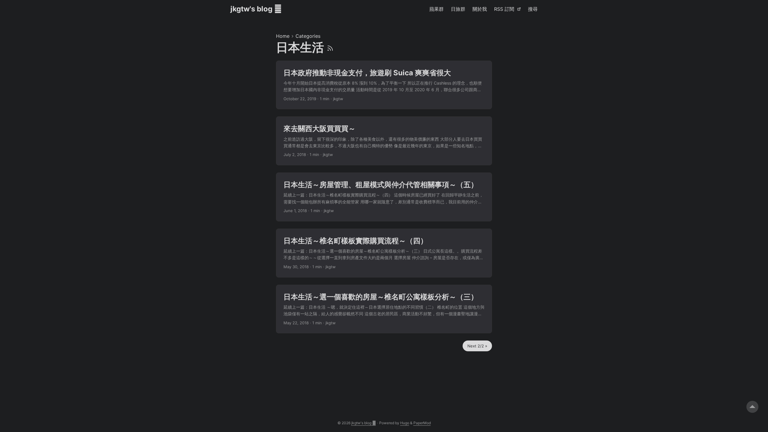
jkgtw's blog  (256, 8)
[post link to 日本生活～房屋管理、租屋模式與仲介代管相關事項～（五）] (384, 197)
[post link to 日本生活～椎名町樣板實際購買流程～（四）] (384, 253)
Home (283, 36)
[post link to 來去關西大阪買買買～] (384, 141)
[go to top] (752, 407)
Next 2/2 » (477, 346)
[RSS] (330, 47)
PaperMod (422, 423)
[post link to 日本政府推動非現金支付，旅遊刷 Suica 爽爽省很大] (384, 85)
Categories (308, 36)
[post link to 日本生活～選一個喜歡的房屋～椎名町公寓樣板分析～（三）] (384, 309)
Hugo (404, 423)
